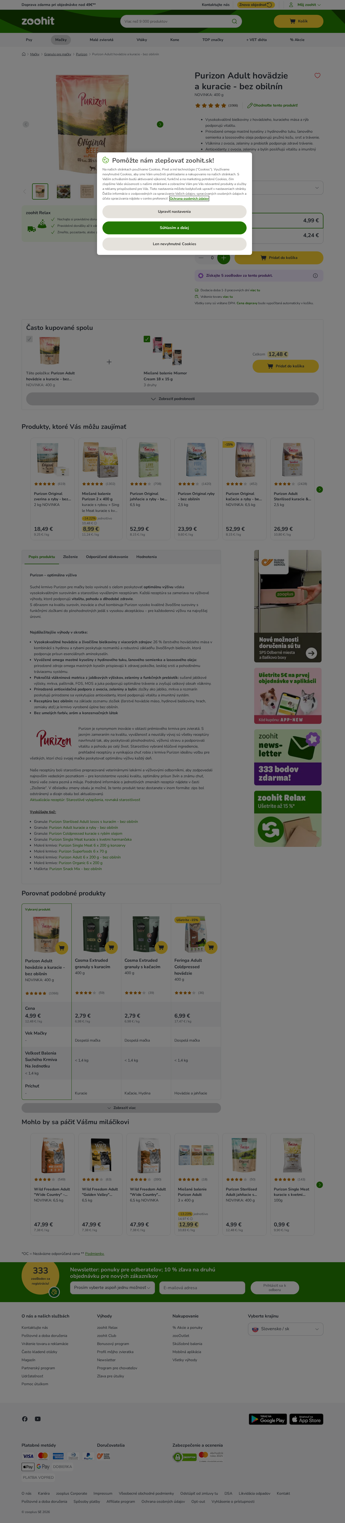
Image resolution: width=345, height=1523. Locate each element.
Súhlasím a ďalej (174, 227)
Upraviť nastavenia (174, 211)
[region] (174, 203)
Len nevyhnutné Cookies (174, 244)
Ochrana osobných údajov (189, 198)
